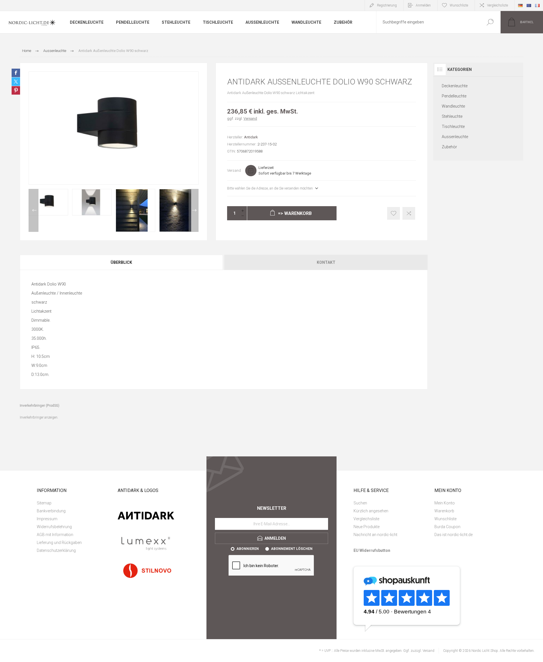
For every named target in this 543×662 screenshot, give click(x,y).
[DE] (520, 5)
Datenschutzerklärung (56, 550)
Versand (250, 118)
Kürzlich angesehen (371, 511)
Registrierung (387, 5)
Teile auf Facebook (16, 73)
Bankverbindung (51, 511)
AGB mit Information (55, 534)
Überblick (121, 262)
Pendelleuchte (454, 96)
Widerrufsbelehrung (54, 526)
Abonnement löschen (292, 549)
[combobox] (427, 22)
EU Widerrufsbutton (372, 550)
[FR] (537, 5)
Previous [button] (33, 210)
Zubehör (449, 147)
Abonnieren (247, 549)
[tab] (122, 262)
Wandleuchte (453, 106)
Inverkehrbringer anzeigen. (39, 417)
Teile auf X (16, 81)
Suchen (490, 22)
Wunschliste (445, 519)
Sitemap (44, 503)
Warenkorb (444, 511)
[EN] (529, 5)
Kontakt (326, 262)
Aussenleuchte (455, 136)
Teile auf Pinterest (16, 90)
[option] (48, 202)
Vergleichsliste (497, 5)
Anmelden (423, 5)
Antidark (251, 137)
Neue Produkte (367, 526)
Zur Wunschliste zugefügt (393, 213)
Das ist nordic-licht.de (453, 534)
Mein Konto (444, 503)
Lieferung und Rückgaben (59, 542)
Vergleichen (408, 213)
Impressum (47, 519)
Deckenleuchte (454, 86)
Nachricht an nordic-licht (375, 534)
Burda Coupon (447, 526)
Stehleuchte (452, 116)
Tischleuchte (453, 126)
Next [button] (194, 210)
